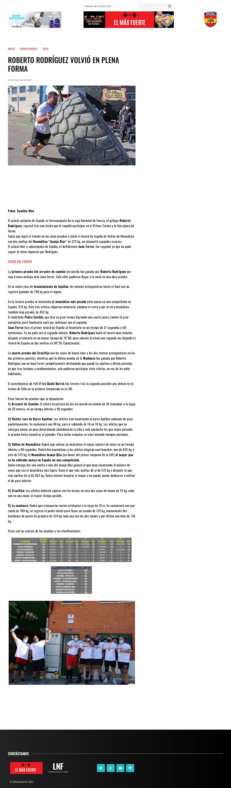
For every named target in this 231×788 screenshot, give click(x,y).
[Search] (169, 6)
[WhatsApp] (80, 197)
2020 (45, 49)
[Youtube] (120, 768)
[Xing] (130, 768)
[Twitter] (69, 197)
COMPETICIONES (28, 49)
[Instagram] (111, 768)
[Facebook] (58, 197)
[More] (101, 197)
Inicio (11, 49)
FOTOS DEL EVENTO (20, 261)
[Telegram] (90, 197)
